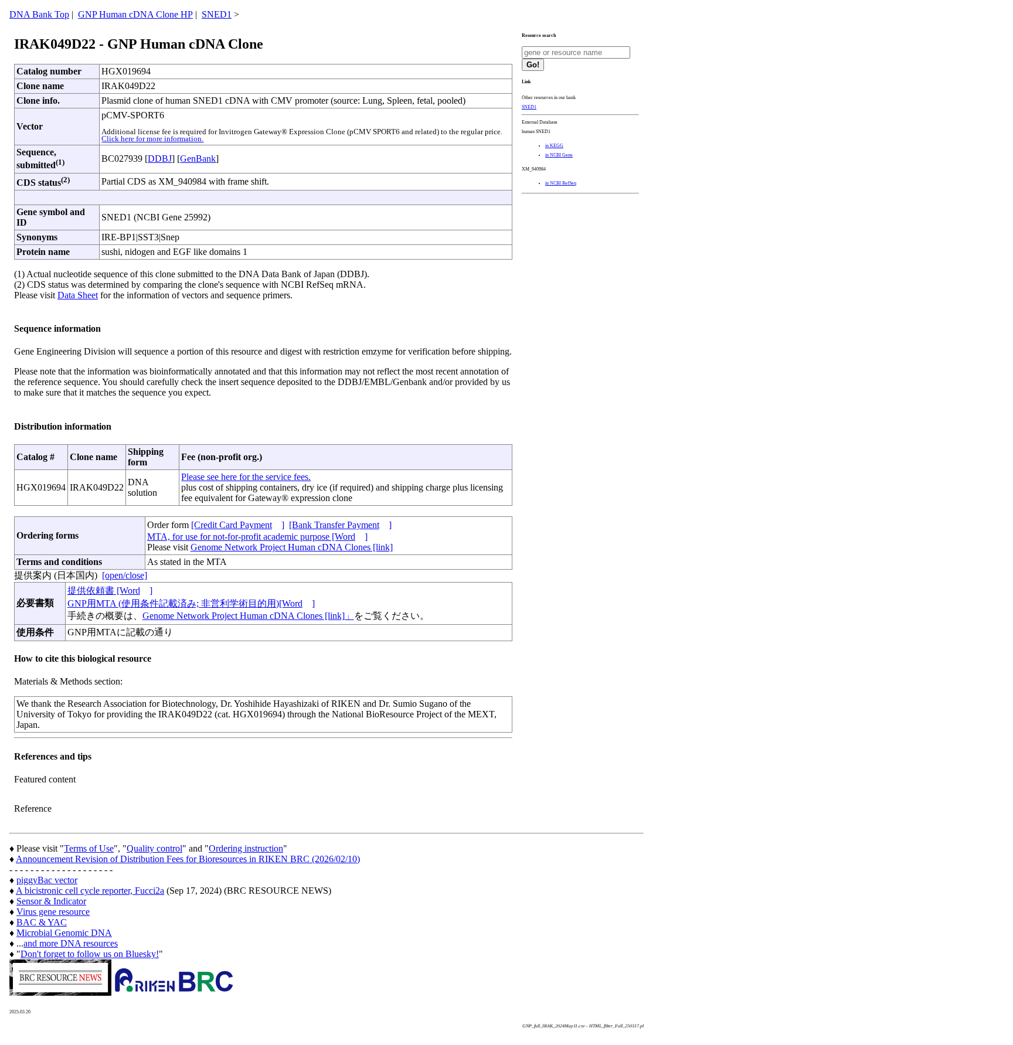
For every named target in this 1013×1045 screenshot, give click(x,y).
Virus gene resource (53, 912)
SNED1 (217, 14)
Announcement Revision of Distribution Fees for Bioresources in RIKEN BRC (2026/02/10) (188, 859)
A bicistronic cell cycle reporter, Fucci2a (90, 891)
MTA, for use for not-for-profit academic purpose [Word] (257, 537)
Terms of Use (89, 848)
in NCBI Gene (559, 155)
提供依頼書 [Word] (109, 590)
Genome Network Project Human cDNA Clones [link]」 (248, 616)
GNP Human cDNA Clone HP (135, 14)
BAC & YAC (41, 922)
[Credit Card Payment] (237, 525)
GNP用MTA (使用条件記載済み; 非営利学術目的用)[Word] (191, 603)
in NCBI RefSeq (560, 183)
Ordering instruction (246, 848)
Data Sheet (77, 295)
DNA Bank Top (39, 14)
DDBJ (160, 159)
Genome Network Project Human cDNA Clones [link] (292, 547)
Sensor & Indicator (51, 901)
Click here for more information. (152, 139)
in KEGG (554, 145)
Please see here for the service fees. (246, 477)
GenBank (198, 159)
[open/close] (124, 575)
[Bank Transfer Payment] (340, 525)
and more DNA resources (70, 943)
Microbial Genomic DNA (64, 933)
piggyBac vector (46, 880)
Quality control (154, 848)
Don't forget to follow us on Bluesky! (90, 954)
